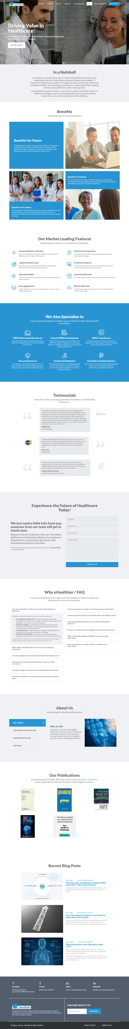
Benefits (41, 4)
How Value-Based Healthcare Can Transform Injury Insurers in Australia (85, 916)
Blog (89, 4)
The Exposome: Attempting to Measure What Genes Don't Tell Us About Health (86, 884)
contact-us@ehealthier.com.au (76, 990)
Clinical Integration (100, 4)
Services (59, 4)
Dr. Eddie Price (91, 779)
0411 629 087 (48, 990)
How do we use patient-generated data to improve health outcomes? (33, 663)
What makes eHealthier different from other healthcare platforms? (33, 648)
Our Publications (79, 4)
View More (27, 807)
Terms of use (107, 1025)
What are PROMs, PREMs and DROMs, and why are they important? (87, 637)
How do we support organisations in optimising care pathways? (35, 670)
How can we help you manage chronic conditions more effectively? (87, 645)
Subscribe (94, 1011)
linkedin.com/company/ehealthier (104, 990)
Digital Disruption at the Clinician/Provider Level (84, 945)
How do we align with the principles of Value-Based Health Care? (36, 656)
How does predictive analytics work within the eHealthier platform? (88, 623)
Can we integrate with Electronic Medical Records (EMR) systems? (91, 615)
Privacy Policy (90, 1025)
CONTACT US (92, 564)
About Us (68, 4)
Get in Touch (114, 4)
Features (50, 4)
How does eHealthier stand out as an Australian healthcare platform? (34, 610)
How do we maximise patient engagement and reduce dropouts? (91, 630)
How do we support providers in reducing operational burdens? (90, 609)
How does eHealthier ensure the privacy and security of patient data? (35, 677)
